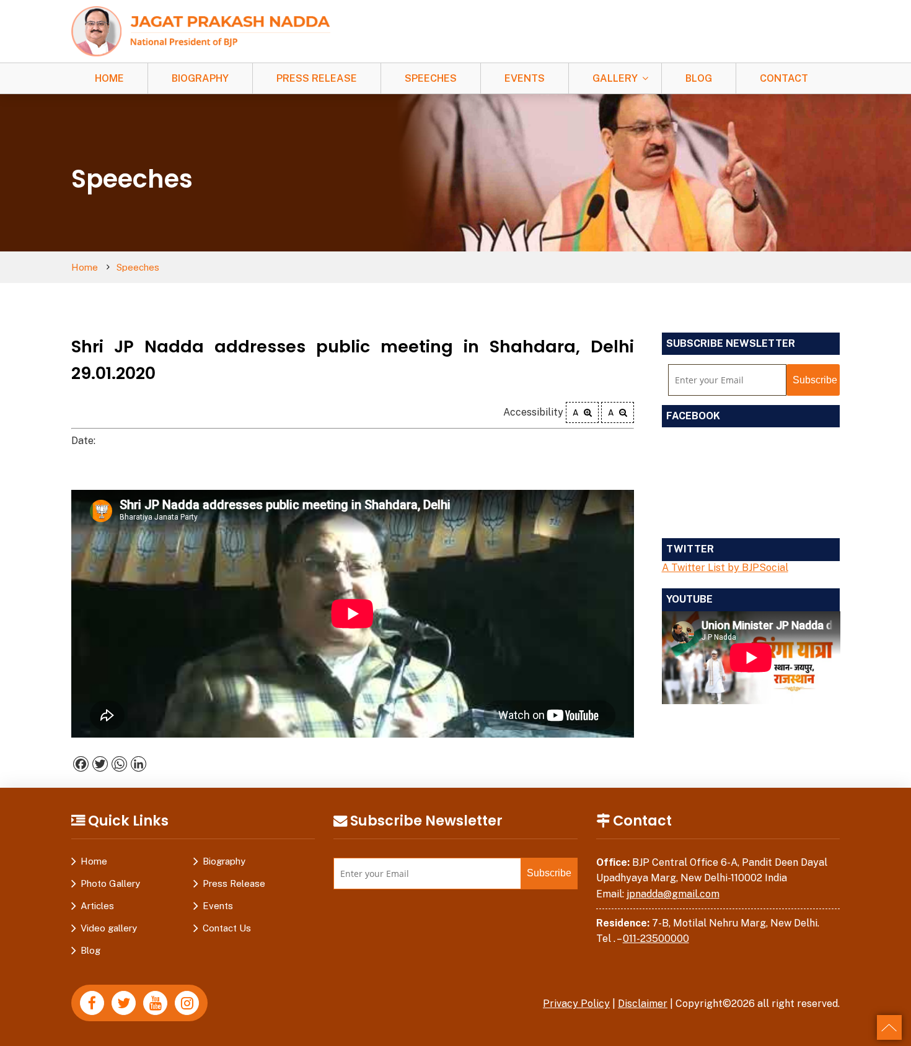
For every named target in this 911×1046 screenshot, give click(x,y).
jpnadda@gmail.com (673, 894)
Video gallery (109, 928)
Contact (784, 78)
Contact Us (227, 928)
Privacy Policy (576, 1003)
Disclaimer (642, 1003)
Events (524, 78)
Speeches (431, 78)
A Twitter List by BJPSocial (725, 567)
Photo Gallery (110, 883)
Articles (97, 905)
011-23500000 (656, 938)
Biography (200, 78)
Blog (698, 78)
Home (109, 78)
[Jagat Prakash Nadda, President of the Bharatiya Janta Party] (200, 31)
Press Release (316, 78)
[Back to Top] (889, 1027)
